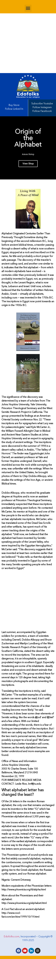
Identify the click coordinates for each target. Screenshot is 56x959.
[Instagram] (37, 951)
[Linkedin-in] (31, 951)
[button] (28, 8)
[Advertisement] (28, 43)
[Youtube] (25, 951)
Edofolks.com (11, 936)
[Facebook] (18, 951)
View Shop (28, 163)
